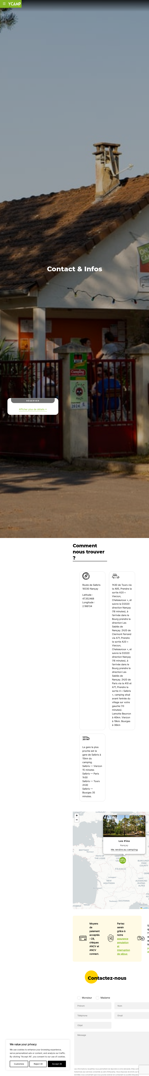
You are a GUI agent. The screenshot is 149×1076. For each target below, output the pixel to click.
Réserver (32, 401)
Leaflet (145, 908)
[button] (122, 860)
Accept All (57, 1064)
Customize (19, 1064)
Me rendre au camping (124, 849)
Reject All (38, 1064)
